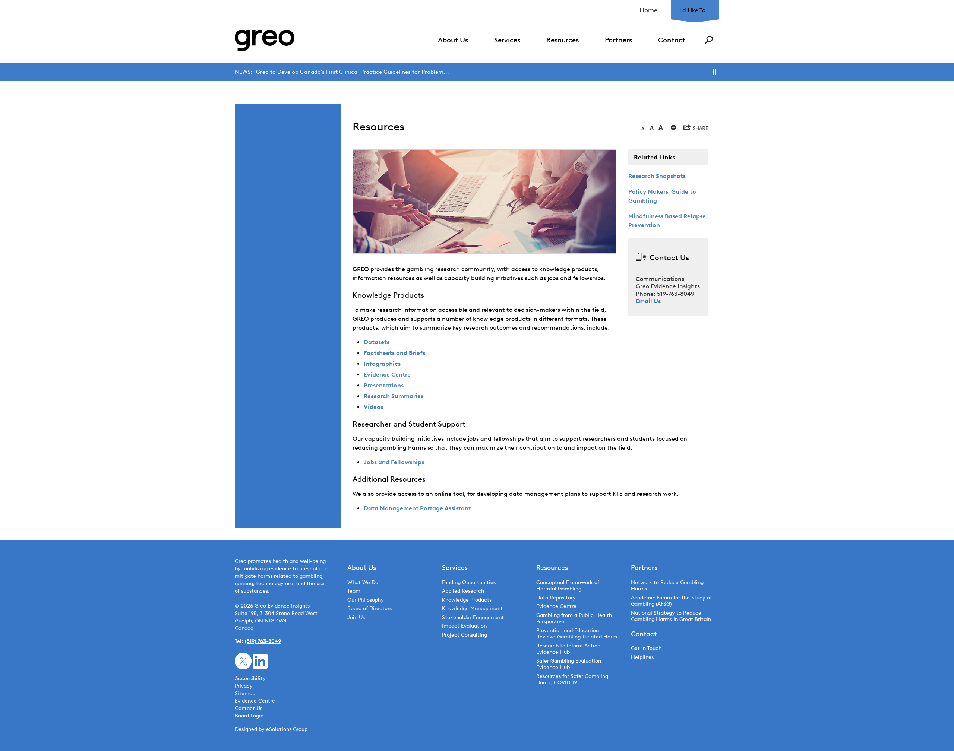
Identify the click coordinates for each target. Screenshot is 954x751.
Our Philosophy (365, 600)
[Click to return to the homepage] (264, 40)
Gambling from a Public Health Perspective (574, 618)
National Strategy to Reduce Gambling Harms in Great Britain (671, 616)
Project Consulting (464, 635)
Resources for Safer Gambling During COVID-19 (572, 679)
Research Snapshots (657, 176)
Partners (618, 40)
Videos (373, 407)
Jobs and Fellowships (394, 462)
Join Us (356, 617)
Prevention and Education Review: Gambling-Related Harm (576, 633)
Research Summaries (393, 396)
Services (507, 40)
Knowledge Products (467, 600)
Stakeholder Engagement (473, 617)
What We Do (362, 582)
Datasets (376, 342)
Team (353, 591)
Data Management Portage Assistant (417, 508)
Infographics (382, 363)
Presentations (384, 385)
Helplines (642, 657)
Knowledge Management (472, 608)
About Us (453, 40)
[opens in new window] (243, 660)
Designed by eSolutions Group (271, 729)
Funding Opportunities (469, 582)
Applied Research (463, 591)
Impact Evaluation (464, 626)
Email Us (648, 301)
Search (708, 40)
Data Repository (556, 598)
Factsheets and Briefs (394, 353)
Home (648, 10)
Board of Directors (369, 608)
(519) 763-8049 (263, 641)
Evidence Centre (387, 374)
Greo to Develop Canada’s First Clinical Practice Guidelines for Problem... (352, 72)
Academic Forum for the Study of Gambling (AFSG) (671, 601)
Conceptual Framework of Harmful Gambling (567, 585)
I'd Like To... (695, 10)
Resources (562, 40)
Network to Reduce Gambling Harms (667, 585)
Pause (714, 72)
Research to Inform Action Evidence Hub (568, 649)
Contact (671, 40)
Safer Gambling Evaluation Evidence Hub (568, 664)
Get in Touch (646, 648)
